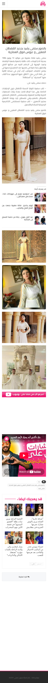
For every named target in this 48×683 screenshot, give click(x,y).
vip (39, 481)
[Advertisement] (26, 624)
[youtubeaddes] (24, 394)
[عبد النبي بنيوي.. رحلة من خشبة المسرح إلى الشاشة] (40, 220)
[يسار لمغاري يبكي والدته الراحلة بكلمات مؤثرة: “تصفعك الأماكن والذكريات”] (13, 537)
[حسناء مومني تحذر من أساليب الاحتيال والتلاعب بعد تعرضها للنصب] (34, 537)
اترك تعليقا (23, 576)
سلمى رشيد (41, 488)
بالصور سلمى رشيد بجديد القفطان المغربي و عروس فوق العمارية (27, 485)
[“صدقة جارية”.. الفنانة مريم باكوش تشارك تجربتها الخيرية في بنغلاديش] (34, 510)
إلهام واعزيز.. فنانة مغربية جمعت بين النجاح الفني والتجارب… (17, 207)
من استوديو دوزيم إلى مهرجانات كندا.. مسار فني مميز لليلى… (17, 195)
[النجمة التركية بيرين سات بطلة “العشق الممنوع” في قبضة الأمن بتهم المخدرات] (13, 510)
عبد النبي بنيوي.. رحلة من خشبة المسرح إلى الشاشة (17, 218)
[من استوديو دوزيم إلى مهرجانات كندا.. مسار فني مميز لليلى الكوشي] (40, 197)
